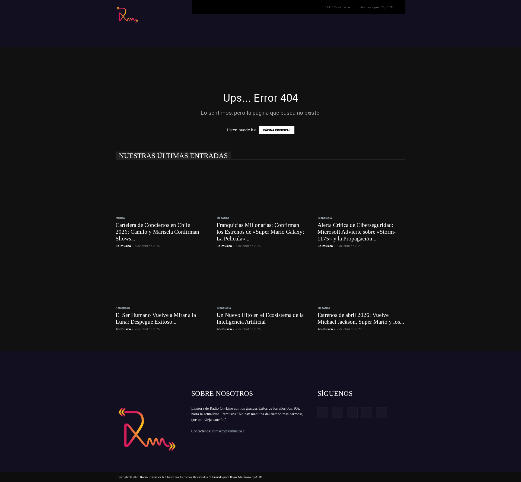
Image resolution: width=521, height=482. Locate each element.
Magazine (223, 218)
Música (120, 218)
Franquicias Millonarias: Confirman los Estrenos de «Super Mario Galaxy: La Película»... (260, 232)
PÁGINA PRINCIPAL (276, 130)
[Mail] (352, 412)
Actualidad (123, 308)
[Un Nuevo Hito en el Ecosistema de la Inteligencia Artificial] (260, 278)
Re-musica (123, 246)
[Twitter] (366, 412)
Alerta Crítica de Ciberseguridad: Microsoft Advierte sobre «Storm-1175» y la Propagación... (356, 232)
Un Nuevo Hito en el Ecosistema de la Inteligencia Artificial (260, 318)
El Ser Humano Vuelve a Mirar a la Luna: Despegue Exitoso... (156, 318)
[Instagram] (337, 412)
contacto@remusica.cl (229, 431)
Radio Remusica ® (152, 477)
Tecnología (324, 218)
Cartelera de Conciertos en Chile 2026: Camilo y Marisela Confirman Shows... (157, 232)
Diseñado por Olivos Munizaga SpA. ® (236, 477)
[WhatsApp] (381, 412)
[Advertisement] (105, 59)
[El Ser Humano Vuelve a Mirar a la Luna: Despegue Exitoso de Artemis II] (160, 278)
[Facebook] (322, 412)
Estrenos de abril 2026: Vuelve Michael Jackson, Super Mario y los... (360, 318)
